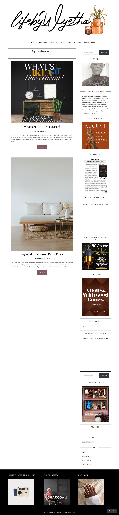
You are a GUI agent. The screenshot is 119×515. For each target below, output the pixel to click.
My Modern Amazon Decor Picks (42, 254)
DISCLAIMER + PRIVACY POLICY (60, 42)
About (33, 42)
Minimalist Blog (60, 512)
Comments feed (86, 460)
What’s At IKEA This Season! (42, 126)
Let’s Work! (43, 42)
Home (26, 42)
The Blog (77, 42)
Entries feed (85, 456)
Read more (42, 147)
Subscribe (104, 52)
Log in (83, 452)
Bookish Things (89, 42)
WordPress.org (86, 464)
